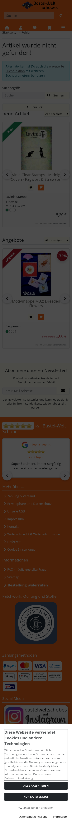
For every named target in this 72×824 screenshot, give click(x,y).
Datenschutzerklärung (33, 816)
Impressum (60, 816)
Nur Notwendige (36, 796)
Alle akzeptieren (36, 785)
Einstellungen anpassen (38, 808)
